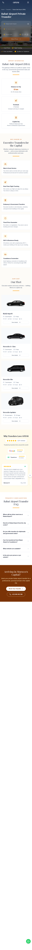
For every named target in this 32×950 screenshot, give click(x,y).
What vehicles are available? (12, 548)
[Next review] (30, 475)
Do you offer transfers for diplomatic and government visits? (14, 532)
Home (2, 9)
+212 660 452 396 (17, 594)
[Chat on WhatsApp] (28, 941)
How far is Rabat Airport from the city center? (14, 524)
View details (15, 322)
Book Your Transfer (15, 588)
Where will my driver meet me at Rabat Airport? (13, 515)
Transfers (8, 9)
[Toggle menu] (28, 2)
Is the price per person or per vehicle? (12, 556)
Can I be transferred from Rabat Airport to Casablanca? (13, 541)
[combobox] (16, 24)
